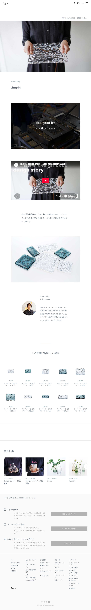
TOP (63, 18)
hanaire (72, 481)
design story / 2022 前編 (34, 482)
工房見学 (31, 580)
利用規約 (72, 588)
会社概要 (43, 560)
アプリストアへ (69, 543)
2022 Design (82, 18)
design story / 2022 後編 (12, 482)
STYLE (13, 568)
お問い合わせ (44, 576)
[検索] (74, 3)
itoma (49, 481)
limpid (33, 498)
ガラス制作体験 (31, 577)
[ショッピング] (82, 3)
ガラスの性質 (73, 573)
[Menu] (87, 3)
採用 (41, 568)
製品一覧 (57, 560)
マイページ (72, 560)
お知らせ (14, 571)
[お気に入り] (78, 3)
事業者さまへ (44, 565)
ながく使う (72, 570)
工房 (27, 575)
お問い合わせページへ (69, 514)
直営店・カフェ (45, 563)
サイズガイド (73, 576)
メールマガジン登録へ (69, 528)
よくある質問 (73, 567)
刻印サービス (59, 580)
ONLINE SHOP (15, 563)
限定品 (57, 567)
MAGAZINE (71, 18)
